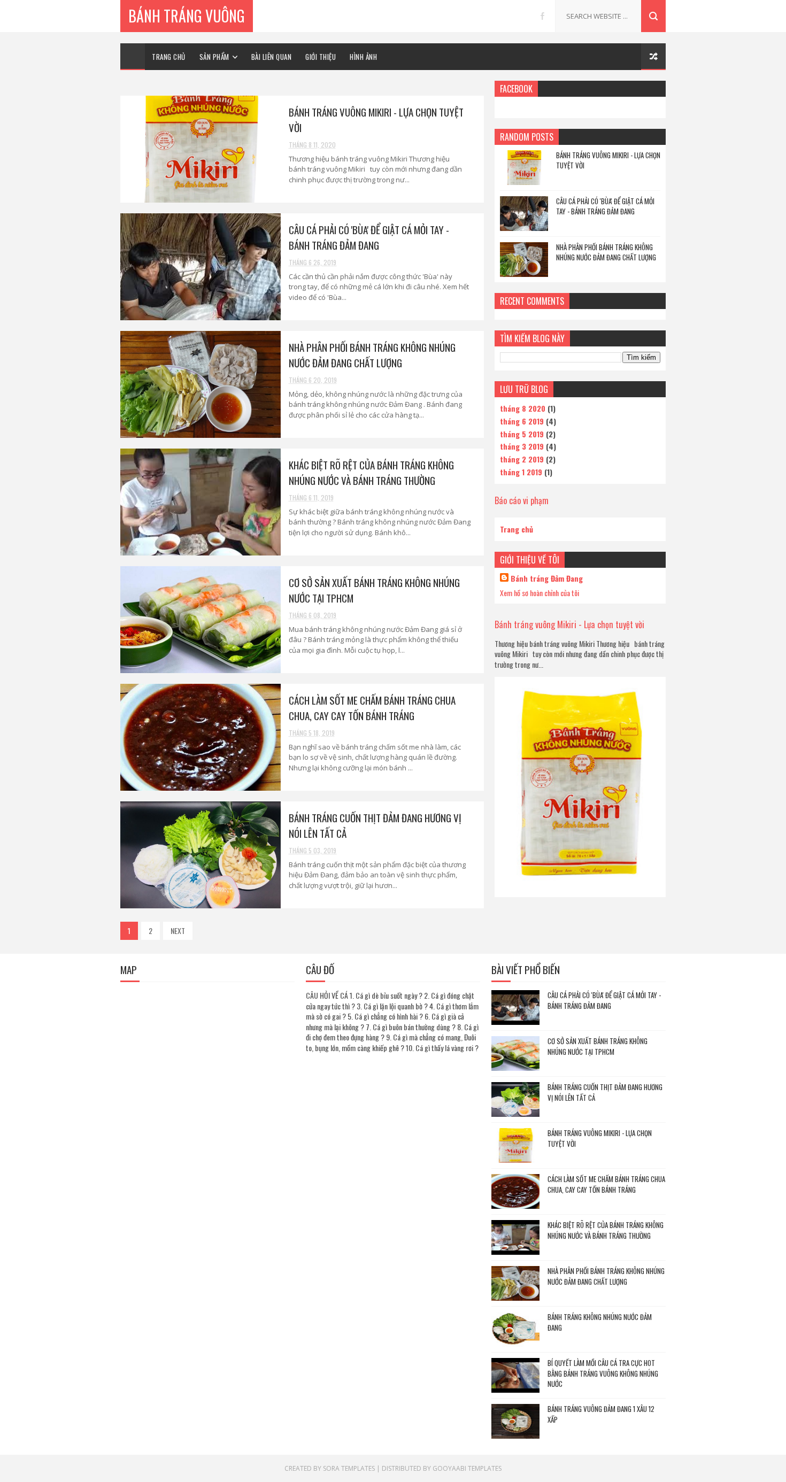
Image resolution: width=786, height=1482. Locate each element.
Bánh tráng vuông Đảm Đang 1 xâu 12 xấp (601, 1414)
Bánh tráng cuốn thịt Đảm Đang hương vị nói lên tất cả (605, 1092)
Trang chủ (516, 529)
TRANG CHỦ (169, 56)
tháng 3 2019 (522, 446)
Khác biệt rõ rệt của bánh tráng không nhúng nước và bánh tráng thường (371, 472)
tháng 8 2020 (522, 408)
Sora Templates (349, 1468)
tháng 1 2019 (521, 471)
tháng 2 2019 (522, 459)
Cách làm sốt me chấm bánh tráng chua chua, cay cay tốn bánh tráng (372, 707)
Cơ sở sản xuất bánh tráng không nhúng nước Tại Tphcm (598, 1046)
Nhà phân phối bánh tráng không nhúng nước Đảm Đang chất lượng (372, 354)
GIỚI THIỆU (320, 56)
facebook (542, 16)
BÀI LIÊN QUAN (271, 56)
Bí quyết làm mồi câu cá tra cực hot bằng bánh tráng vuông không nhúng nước (603, 1373)
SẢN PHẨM (214, 56)
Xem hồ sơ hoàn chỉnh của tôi (539, 592)
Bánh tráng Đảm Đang (547, 578)
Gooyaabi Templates (467, 1468)
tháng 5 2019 (522, 433)
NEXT (178, 930)
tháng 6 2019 (522, 421)
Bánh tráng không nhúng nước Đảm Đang (600, 1322)
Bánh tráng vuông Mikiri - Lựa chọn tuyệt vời (608, 160)
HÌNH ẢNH (363, 56)
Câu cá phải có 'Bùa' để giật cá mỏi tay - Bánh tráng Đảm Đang (369, 237)
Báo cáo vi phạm (522, 500)
